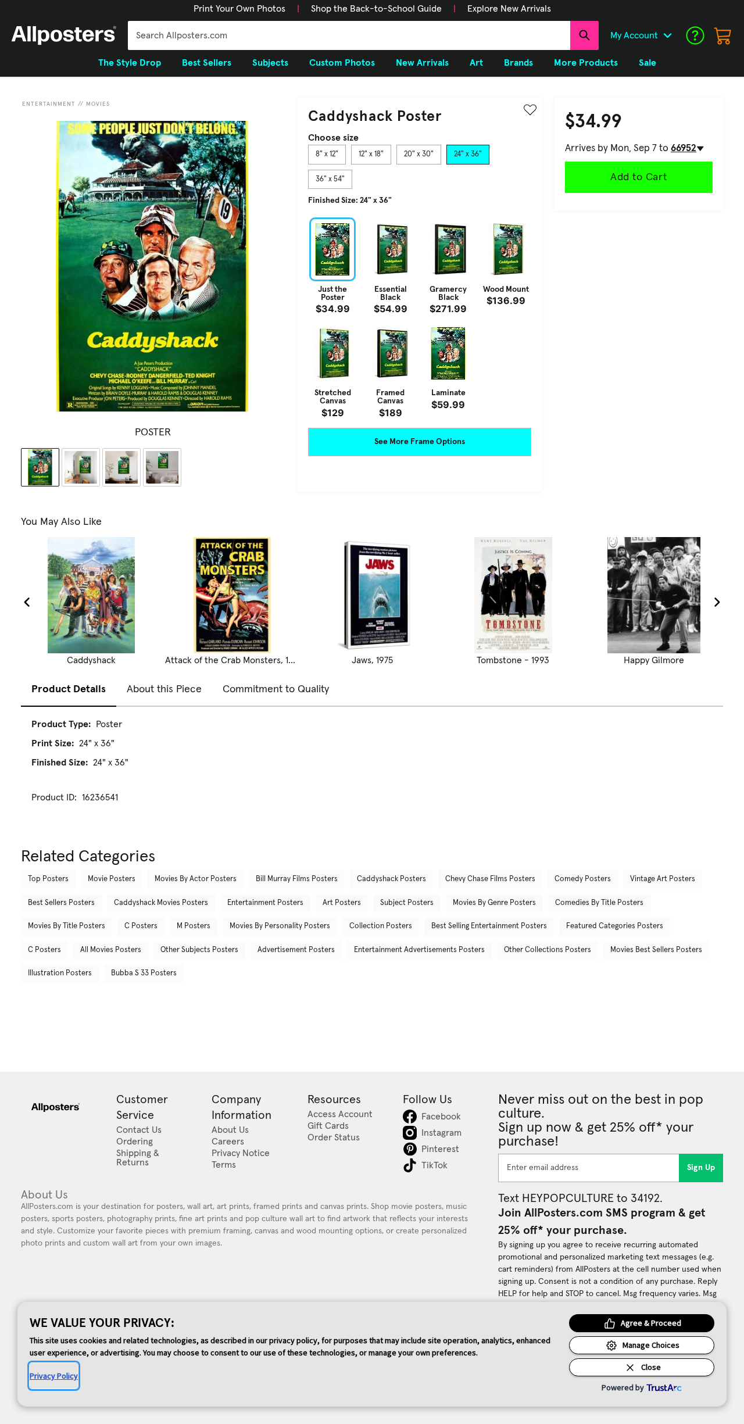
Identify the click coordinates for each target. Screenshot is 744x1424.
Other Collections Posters (547, 950)
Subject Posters (407, 903)
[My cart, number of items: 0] (723, 35)
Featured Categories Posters (614, 926)
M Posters (193, 926)
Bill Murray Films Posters (297, 879)
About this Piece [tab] (164, 689)
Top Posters (48, 879)
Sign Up (701, 1168)
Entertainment (49, 104)
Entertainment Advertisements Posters (419, 950)
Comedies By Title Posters (599, 903)
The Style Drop (129, 62)
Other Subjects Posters (199, 950)
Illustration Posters (60, 973)
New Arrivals (422, 62)
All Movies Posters (110, 950)
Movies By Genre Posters (494, 903)
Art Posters (342, 903)
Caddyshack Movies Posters (161, 903)
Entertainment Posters (265, 903)
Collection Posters (380, 926)
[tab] (327, 154)
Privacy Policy (54, 1376)
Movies (98, 104)
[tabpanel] (419, 317)
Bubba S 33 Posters (144, 973)
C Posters (141, 926)
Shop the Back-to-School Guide (376, 8)
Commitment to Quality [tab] (276, 689)
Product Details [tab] (68, 689)
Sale (647, 62)
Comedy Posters (583, 879)
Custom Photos (342, 62)
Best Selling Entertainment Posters (489, 926)
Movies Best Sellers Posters (656, 950)
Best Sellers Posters (61, 903)
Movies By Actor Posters (196, 879)
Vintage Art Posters (662, 879)
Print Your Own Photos (239, 8)
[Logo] (64, 35)
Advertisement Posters (296, 950)
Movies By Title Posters (66, 926)
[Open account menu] (667, 35)
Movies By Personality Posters (280, 926)
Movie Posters (111, 879)
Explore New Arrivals (509, 8)
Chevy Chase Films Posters (490, 879)
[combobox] (349, 35)
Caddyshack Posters (391, 879)
